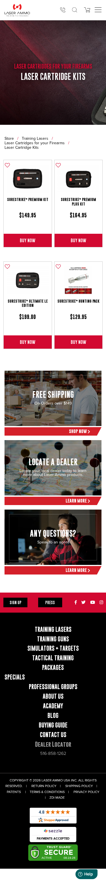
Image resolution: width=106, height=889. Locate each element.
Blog (53, 715)
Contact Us (53, 734)
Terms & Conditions (47, 792)
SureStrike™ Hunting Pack (78, 301)
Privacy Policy (86, 792)
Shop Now (78, 431)
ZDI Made (57, 798)
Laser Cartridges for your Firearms (35, 143)
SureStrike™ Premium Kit (27, 199)
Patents (14, 792)
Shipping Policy (79, 786)
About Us (53, 696)
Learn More (77, 500)
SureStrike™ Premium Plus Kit (78, 201)
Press (50, 602)
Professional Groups (53, 686)
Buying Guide (53, 725)
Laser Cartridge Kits (22, 147)
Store (9, 138)
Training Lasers (35, 138)
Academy (53, 706)
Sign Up (15, 602)
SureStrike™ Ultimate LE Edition (28, 303)
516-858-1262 (53, 753)
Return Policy (44, 786)
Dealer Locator (53, 744)
